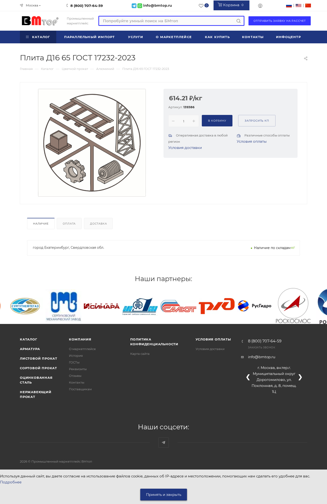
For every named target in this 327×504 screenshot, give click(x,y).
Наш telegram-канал (163, 442)
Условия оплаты (252, 141)
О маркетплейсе (82, 349)
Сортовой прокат (38, 368)
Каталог (28, 339)
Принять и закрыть (163, 494)
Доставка (98, 223)
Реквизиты (78, 369)
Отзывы (75, 376)
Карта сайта (140, 354)
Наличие (41, 223)
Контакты (76, 382)
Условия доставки (185, 147)
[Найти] (238, 21)
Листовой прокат (38, 358)
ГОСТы (74, 362)
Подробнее (11, 482)
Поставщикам (80, 389)
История (76, 355)
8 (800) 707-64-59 (86, 5)
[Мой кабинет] (260, 6)
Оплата (69, 223)
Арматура (30, 349)
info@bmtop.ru (261, 357)
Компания (80, 339)
